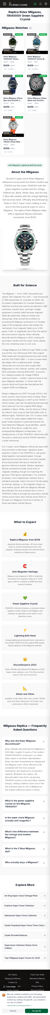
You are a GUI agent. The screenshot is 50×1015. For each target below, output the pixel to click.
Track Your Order (37, 975)
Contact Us (12, 982)
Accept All (36, 1011)
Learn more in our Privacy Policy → (19, 1005)
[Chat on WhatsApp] (35, 4)
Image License (13, 990)
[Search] (40, 4)
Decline (13, 1011)
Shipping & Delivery (13, 978)
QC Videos (12, 975)
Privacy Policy (37, 986)
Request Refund (37, 990)
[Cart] (46, 4)
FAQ (37, 982)
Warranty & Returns (37, 978)
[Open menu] (4, 4)
